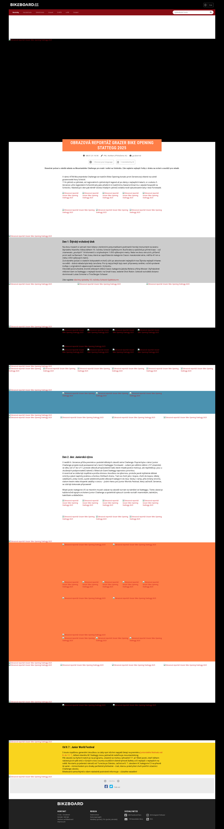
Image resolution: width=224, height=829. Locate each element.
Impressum (61, 822)
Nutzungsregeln (96, 817)
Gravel (50, 12)
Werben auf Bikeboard (65, 819)
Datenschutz (94, 815)
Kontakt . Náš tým (63, 817)
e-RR (67, 12)
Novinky (16, 12)
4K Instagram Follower (157, 815)
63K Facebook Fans (134, 815)
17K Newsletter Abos (136, 819)
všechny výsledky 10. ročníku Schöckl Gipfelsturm (96, 279)
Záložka (112, 781)
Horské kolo (27, 12)
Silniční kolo (40, 12)
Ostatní (75, 12)
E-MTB (59, 12)
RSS (151, 819)
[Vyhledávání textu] (211, 12)
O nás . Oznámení (64, 815)
